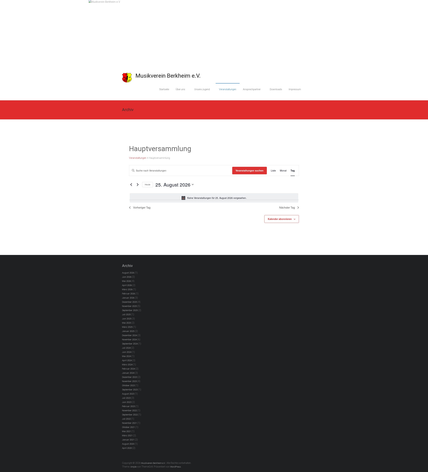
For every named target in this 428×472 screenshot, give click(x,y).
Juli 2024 (126, 348)
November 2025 (129, 306)
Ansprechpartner (252, 89)
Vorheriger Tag (141, 207)
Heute (147, 184)
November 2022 (129, 410)
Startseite (164, 89)
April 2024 (127, 360)
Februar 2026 (128, 293)
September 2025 (130, 310)
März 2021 (127, 435)
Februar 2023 (128, 406)
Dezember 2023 (129, 377)
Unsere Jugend (202, 89)
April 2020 (127, 448)
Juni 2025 (126, 318)
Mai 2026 (126, 281)
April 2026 (127, 285)
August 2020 (128, 444)
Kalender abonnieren (280, 219)
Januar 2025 (128, 331)
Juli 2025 (126, 314)
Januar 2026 (128, 298)
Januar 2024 (128, 373)
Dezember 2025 (129, 302)
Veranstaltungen (227, 89)
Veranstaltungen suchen (249, 170)
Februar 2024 (128, 368)
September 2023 (130, 389)
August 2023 (128, 394)
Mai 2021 (126, 431)
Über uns (180, 89)
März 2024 (127, 364)
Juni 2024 (126, 352)
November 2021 (129, 423)
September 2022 (130, 414)
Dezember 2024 (129, 335)
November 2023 (129, 381)
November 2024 (129, 339)
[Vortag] (131, 184)
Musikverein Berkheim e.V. (168, 75)
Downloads (276, 89)
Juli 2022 (126, 419)
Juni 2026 (126, 277)
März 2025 (127, 327)
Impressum (295, 89)
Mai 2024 (126, 356)
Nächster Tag (287, 207)
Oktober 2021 (128, 427)
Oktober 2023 (128, 385)
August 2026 (128, 272)
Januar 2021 (128, 439)
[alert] (214, 198)
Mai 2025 (126, 323)
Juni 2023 (126, 402)
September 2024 (130, 343)
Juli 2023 (126, 398)
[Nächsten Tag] (138, 184)
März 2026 (127, 289)
